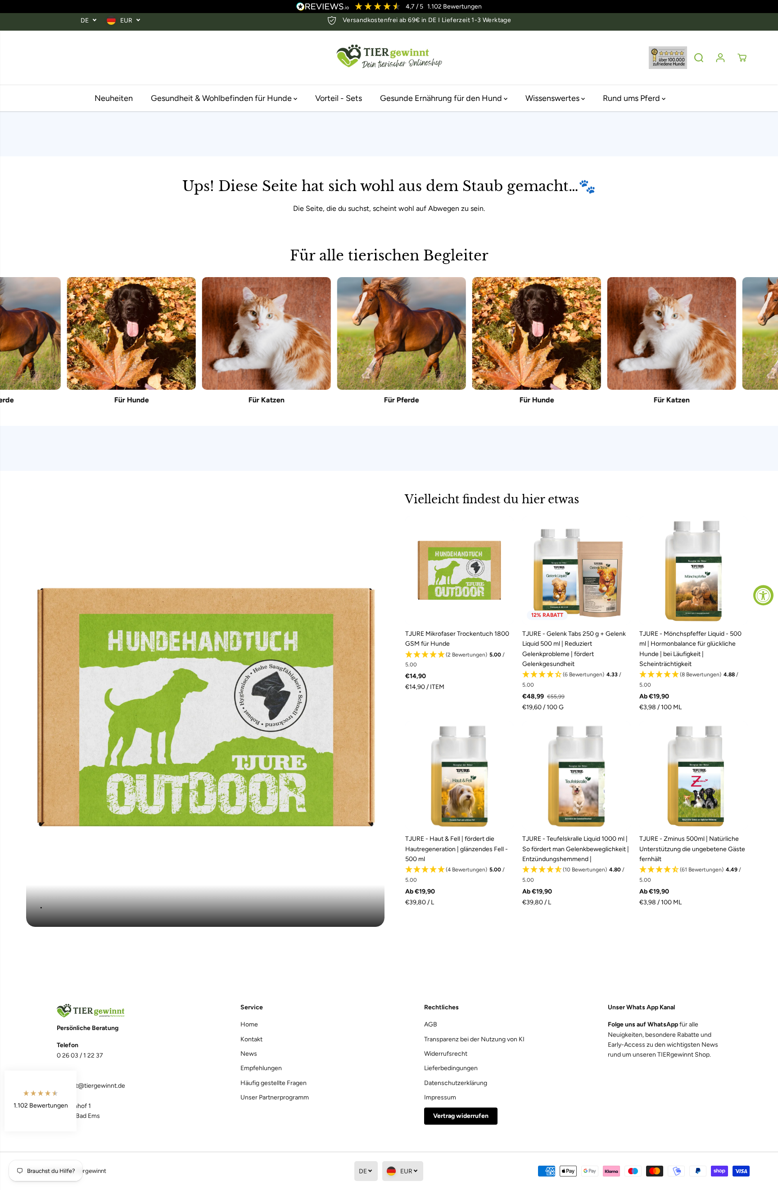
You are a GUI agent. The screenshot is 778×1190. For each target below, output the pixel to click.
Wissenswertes (553, 98)
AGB (430, 1024)
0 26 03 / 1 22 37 (80, 1055)
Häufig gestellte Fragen (273, 1083)
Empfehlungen (261, 1068)
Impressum (440, 1097)
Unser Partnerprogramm (274, 1097)
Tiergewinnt (90, 1170)
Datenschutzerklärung (455, 1083)
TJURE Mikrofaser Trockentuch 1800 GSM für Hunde (457, 638)
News (248, 1054)
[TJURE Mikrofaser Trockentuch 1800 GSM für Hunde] (459, 570)
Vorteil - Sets (338, 98)
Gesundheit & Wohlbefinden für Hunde (222, 98)
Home (249, 1024)
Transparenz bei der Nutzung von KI (474, 1039)
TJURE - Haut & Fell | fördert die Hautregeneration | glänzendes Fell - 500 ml (456, 849)
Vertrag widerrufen (461, 1116)
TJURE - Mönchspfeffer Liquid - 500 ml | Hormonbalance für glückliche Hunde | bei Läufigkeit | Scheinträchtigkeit (690, 649)
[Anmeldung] (720, 58)
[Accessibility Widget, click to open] (763, 595)
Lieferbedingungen (451, 1068)
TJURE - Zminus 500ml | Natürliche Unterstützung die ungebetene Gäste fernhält (692, 849)
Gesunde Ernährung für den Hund (442, 98)
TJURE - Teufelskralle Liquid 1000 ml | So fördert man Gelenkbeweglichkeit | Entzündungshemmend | (575, 849)
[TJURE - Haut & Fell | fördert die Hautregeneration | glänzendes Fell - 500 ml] (459, 775)
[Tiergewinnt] (389, 58)
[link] (113, 1011)
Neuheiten (114, 98)
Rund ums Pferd (632, 98)
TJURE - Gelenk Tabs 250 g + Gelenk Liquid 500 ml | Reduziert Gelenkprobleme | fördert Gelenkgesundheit (574, 649)
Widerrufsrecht (445, 1054)
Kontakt (251, 1039)
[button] (459, 660)
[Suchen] (699, 58)
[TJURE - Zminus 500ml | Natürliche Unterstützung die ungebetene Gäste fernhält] (693, 775)
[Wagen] (742, 58)
